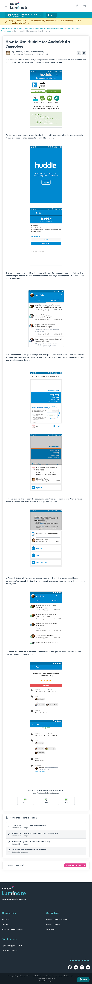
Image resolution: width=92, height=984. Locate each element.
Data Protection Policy (42, 976)
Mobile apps (6, 31)
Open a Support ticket (12, 945)
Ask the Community (76, 865)
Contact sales (8, 950)
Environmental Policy (61, 976)
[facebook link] (70, 967)
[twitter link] (82, 967)
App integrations (73, 28)
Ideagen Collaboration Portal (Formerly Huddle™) (44, 28)
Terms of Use (25, 976)
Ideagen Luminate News (12, 929)
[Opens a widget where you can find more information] (83, 980)
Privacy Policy (13, 976)
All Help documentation (56, 919)
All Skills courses (53, 924)
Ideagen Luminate (8, 28)
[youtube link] (88, 967)
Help (50, 15)
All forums (6, 919)
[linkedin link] (76, 967)
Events (5, 924)
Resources (50, 929)
